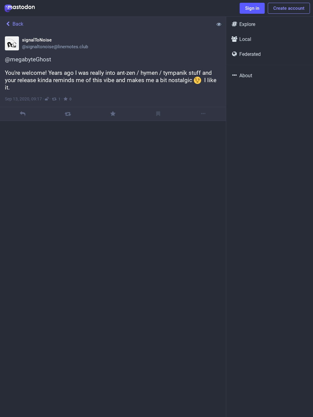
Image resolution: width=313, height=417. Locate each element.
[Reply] (22, 113)
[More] (203, 113)
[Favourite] (112, 113)
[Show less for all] (219, 24)
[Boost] (67, 113)
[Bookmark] (158, 113)
